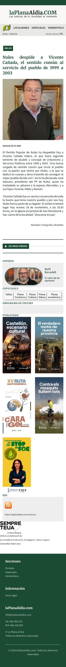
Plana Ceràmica (20, 296)
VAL (61, 34)
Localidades (21, 28)
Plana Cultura (32, 296)
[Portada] (6, 28)
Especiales (38, 28)
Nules (5, 33)
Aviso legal (11, 595)
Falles (9, 294)
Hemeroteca (56, 28)
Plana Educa (42, 296)
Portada (9, 568)
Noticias (13, 33)
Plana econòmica (54, 296)
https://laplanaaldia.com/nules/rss (20, 514)
